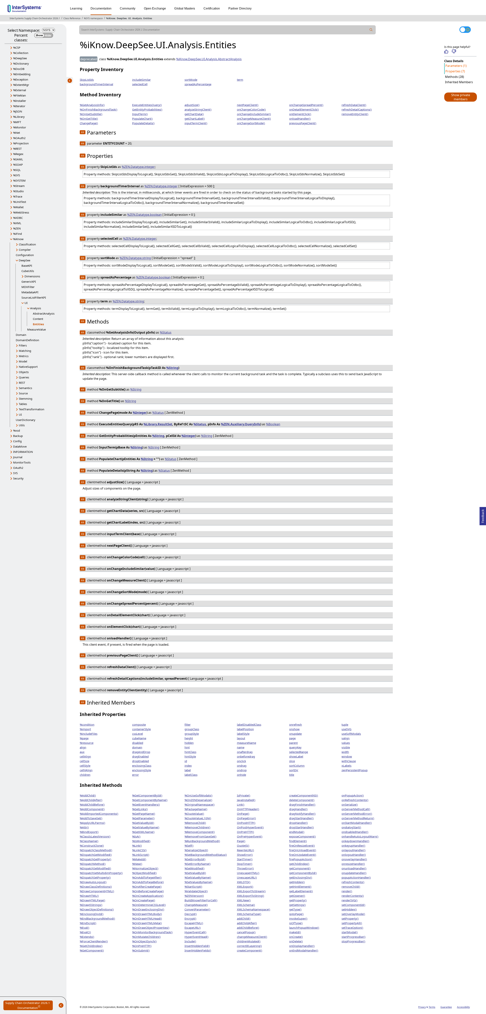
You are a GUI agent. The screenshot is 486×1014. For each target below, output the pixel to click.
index (188, 765)
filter (188, 724)
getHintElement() (300, 886)
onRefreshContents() (355, 800)
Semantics (25, 388)
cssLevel (137, 734)
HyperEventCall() (195, 932)
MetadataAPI (29, 292)
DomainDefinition (27, 340)
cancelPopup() (246, 932)
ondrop (242, 770)
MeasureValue (36, 329)
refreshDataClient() (354, 105)
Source (23, 393)
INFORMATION (23, 452)
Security (18, 478)
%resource (86, 743)
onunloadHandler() (354, 868)
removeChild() (351, 886)
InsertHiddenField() (197, 946)
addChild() (243, 918)
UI (129, 18)
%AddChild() (88, 795)
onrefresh (295, 724)
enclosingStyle (141, 770)
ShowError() (245, 855)
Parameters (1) (456, 66)
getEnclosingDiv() (300, 877)
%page (84, 738)
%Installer (19, 101)
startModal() (350, 932)
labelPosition (245, 729)
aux (82, 752)
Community (127, 8)
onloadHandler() (300, 118)
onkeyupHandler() (353, 845)
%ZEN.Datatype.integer (138, 167)
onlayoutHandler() (353, 850)
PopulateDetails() (143, 123)
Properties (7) (455, 71)
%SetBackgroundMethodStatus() (206, 855)
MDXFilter (28, 287)
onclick (241, 761)
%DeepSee (20, 58)
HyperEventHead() (196, 937)
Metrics (23, 356)
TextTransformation (31, 409)
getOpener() (297, 896)
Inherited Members (459, 82)
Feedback (483, 515)
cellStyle (85, 765)
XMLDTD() (243, 882)
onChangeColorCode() (251, 109)
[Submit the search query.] (371, 29)
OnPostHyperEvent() (250, 827)
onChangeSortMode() (251, 123)
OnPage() (243, 813)
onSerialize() (350, 804)
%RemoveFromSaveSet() (200, 836)
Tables (23, 404)
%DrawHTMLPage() (92, 900)
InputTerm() (140, 114)
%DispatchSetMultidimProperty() (101, 873)
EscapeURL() (193, 927)
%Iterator (19, 106)
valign (346, 738)
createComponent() (249, 950)
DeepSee (122, 18)
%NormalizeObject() (145, 868)
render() (347, 891)
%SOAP (18, 164)
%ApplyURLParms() (92, 823)
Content (38, 319)
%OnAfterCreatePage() (147, 886)
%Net (16, 132)
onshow (294, 729)
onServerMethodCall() (356, 809)
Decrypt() (191, 914)
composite (139, 724)
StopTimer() (244, 864)
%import (85, 729)
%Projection (21, 143)
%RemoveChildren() (197, 827)
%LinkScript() (140, 855)
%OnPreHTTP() (141, 946)
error (135, 775)
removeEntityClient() (355, 114)
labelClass (191, 775)
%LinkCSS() (139, 850)
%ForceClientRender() (94, 941)
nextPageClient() (247, 105)
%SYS (16, 175)
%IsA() (136, 836)
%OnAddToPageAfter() (147, 877)
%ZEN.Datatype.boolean (144, 215)
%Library (19, 117)
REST (22, 382)
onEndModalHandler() (303, 950)
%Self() (189, 845)
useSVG (346, 729)
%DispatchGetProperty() (95, 859)
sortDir (293, 770)
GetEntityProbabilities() (147, 109)
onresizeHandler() (353, 864)
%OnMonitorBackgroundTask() (152, 932)
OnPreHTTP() (245, 832)
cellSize (84, 761)
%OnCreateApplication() (147, 896)
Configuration (25, 255)
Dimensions (32, 276)
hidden (189, 743)
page (292, 738)
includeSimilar (141, 79)
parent (293, 743)
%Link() (137, 845)
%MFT (17, 122)
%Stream (19, 186)
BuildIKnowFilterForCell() (201, 900)
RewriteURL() (245, 850)
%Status (165, 332)
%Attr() (84, 827)
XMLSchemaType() (249, 914)
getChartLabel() (195, 118)
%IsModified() (141, 841)
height (189, 738)
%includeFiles (88, 734)
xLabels (346, 765)
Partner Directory (240, 8)
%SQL (17, 170)
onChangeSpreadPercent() (306, 105)
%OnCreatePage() (143, 900)
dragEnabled (140, 756)
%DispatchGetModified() (96, 855)
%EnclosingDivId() (91, 914)
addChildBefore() (248, 927)
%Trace (17, 196)
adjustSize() (192, 105)
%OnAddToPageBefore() (148, 882)
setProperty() (350, 918)
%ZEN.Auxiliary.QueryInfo (240, 424)
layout (241, 738)
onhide (241, 775)
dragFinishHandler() (302, 804)
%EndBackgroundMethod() (97, 918)
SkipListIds (87, 79)
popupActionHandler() (356, 877)
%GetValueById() (143, 823)
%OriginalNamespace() (200, 804)
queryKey (295, 747)
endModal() (296, 832)
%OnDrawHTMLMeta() (147, 923)
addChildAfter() (247, 923)
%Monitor (19, 127)
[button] (460, 97)
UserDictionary (25, 420)
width (345, 752)
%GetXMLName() (143, 832)
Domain (21, 335)
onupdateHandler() (354, 873)
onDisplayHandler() (302, 946)
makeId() (295, 932)
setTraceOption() (352, 927)
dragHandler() (298, 809)
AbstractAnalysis (43, 313)
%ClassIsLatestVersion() (95, 836)
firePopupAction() (300, 859)
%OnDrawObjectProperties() (150, 927)
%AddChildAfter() (91, 800)
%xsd (16, 430)
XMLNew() (244, 900)
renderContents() (353, 896)
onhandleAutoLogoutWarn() (360, 836)
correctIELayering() (249, 946)
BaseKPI (26, 265)
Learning (76, 8)
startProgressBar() (353, 937)
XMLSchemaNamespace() (253, 909)
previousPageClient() (302, 123)
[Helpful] (446, 51)
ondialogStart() (351, 827)
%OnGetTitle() (89, 118)
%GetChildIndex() (91, 946)
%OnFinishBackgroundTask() (98, 109)
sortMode (191, 79)
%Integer (140, 413)
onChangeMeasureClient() (254, 118)
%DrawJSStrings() (91, 905)
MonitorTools (22, 462)
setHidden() (349, 909)
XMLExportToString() (250, 896)
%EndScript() (88, 923)
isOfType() (296, 923)
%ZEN (17, 228)
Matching (25, 351)
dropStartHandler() (301, 827)
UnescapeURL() (247, 877)
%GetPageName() (143, 813)
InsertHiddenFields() (198, 950)
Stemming (25, 398)
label (188, 770)
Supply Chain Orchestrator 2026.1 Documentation (29, 1005)
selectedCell (140, 84)
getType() (295, 909)
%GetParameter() (143, 818)
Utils (22, 425)
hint (187, 747)
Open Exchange (155, 8)
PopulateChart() (142, 118)
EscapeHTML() (194, 923)
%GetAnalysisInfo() (92, 105)
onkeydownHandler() (355, 841)
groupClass (192, 729)
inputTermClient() (196, 123)
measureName (246, 743)
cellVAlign (86, 770)
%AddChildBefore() (92, 804)
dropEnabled (140, 761)
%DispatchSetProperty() (95, 877)
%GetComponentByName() (149, 800)
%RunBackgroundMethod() (202, 841)
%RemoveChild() (195, 823)
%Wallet (18, 207)
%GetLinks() (140, 809)
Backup (18, 436)
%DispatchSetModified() (95, 868)
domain (137, 747)
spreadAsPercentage (198, 84)
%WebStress (21, 212)
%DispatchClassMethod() (96, 850)
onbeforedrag (246, 756)
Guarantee (446, 1007)
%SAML (18, 159)
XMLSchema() (246, 905)
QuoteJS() (243, 845)
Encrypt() (190, 918)
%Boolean (273, 424)
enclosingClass (141, 765)
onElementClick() (300, 114)
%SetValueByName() (198, 877)
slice (292, 761)
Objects (24, 372)
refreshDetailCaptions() (357, 109)
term (240, 79)
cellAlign (85, 756)
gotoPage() (296, 914)
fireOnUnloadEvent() (302, 850)
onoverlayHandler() (354, 859)
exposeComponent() (302, 836)
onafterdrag (244, 752)
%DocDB (18, 69)
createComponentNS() (303, 795)
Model (23, 361)
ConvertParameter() (197, 909)
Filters (23, 345)
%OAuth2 (19, 138)
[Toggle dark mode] (465, 29)
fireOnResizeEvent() (302, 845)
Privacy (422, 1007)
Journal (17, 457)
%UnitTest (19, 202)
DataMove (20, 446)
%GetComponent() (92, 950)
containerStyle (141, 729)
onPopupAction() (353, 795)
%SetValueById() (195, 873)
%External (19, 90)
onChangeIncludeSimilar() (254, 114)
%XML (17, 223)
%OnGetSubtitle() (91, 114)
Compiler (25, 250)
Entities (147, 18)
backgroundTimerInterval (96, 84)
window (347, 756)
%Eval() (84, 927)
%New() (137, 864)
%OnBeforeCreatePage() (148, 891)
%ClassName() (89, 841)
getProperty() (298, 900)
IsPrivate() (243, 795)
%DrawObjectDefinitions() (97, 909)
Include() (190, 941)
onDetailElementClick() (304, 109)
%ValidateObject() (196, 891)
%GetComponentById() (147, 795)
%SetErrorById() (195, 859)
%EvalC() (85, 932)
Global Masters (184, 8)
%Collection (20, 53)
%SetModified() (194, 868)
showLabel (296, 756)
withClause (349, 761)
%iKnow (110, 18)
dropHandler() (298, 823)
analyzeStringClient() (198, 109)
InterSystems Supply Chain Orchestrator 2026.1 (35, 18)
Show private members (460, 97)
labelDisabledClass (249, 724)
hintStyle (190, 756)
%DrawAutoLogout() (93, 882)
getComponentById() (303, 873)
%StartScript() (193, 886)
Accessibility (463, 1007)
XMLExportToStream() (251, 891)
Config (17, 441)
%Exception (20, 79)
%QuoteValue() (194, 813)
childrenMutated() (248, 941)
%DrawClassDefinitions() (96, 886)
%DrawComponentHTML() (97, 891)
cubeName (139, 738)
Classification (27, 244)
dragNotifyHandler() (302, 813)
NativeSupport (28, 367)
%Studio (18, 191)
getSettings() (297, 905)
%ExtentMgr (21, 85)
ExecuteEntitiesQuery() (147, 105)
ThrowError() (245, 868)
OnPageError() (246, 818)
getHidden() (297, 882)
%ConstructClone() (92, 845)
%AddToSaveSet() (91, 818)
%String (172, 368)
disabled (137, 743)
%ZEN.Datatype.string (135, 258)
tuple (345, 724)
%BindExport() (89, 832)
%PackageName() (196, 809)
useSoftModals (351, 734)
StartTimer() (244, 859)
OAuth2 (18, 468)
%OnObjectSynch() (144, 941)
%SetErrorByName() (198, 864)
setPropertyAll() (352, 923)
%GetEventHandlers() (146, 804)
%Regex (18, 154)
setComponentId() (353, 905)
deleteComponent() (301, 800)
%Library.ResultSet (158, 424)
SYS (15, 473)
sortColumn (297, 765)
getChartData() (194, 114)
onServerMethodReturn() (358, 818)
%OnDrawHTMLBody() (147, 914)
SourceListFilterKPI (33, 297)
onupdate (295, 734)
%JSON (17, 111)
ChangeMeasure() (196, 905)
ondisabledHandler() (355, 832)
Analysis (137, 18)
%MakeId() (139, 859)
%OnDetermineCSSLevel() (149, 905)
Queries (24, 377)
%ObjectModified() (144, 873)
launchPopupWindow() (304, 927)
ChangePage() (89, 123)
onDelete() (296, 941)
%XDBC (18, 218)
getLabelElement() (301, 891)
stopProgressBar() (353, 941)
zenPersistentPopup (355, 770)
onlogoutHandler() (354, 855)
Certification (212, 8)
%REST (17, 148)
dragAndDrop (141, 752)
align (83, 747)
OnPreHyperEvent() (249, 836)
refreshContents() (353, 882)
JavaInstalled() (246, 800)
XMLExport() (245, 886)
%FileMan (19, 95)
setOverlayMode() (353, 914)
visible (346, 747)
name (240, 747)
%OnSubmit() (141, 950)
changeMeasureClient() (252, 937)
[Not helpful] (454, 51)
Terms (432, 1007)
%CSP (16, 47)
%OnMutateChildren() (146, 937)
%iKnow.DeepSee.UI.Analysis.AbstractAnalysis (209, 59)
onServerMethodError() (357, 813)
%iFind (17, 234)
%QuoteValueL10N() (198, 818)
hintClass (190, 752)
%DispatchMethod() (93, 864)
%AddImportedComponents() (99, 813)
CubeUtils (27, 271)
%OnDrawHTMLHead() (147, 918)
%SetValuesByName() (198, 882)
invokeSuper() (298, 918)
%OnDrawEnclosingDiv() (148, 909)
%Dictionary (21, 63)
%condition (87, 724)
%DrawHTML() (89, 896)
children (85, 775)
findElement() (298, 841)
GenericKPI (28, 281)
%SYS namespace (93, 18)
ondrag (241, 765)
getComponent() (300, 868)
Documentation (101, 8)
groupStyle (192, 734)
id (186, 761)
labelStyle (243, 734)
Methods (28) (454, 77)
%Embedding (21, 74)
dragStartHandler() (301, 818)
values (346, 743)
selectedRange (298, 752)
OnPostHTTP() (246, 823)
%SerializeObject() (196, 850)
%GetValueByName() (145, 827)
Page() (241, 841)
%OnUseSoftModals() (198, 795)
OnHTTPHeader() (248, 809)
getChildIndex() (299, 864)
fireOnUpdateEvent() (302, 855)
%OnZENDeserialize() (198, 800)
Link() (240, 804)
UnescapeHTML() (248, 873)
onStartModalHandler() (357, 823)
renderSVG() (349, 900)
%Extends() (87, 937)
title (291, 775)
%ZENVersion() (194, 896)
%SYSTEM (19, 180)
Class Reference (71, 18)
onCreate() (296, 937)
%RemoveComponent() (200, 832)
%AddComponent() (92, 809)
